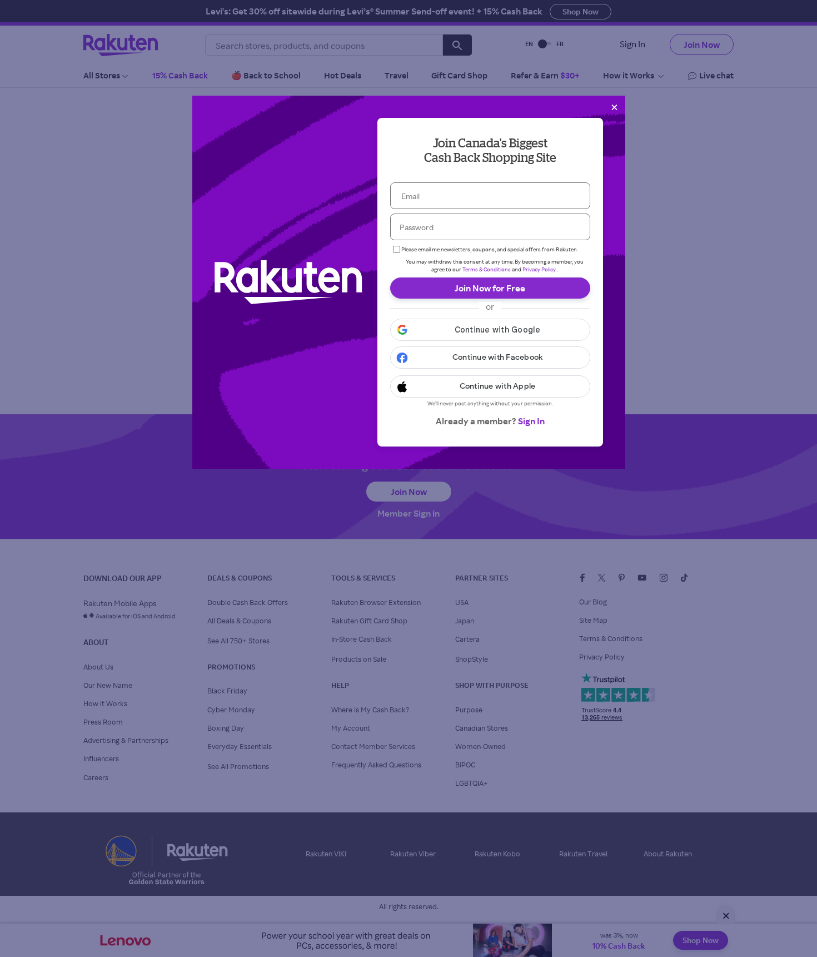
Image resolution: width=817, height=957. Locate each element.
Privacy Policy (539, 269)
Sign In (531, 421)
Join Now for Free (490, 288)
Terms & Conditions (486, 269)
